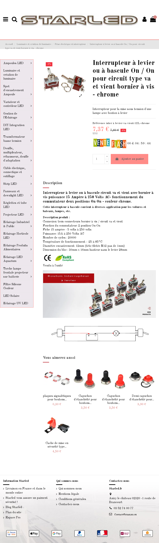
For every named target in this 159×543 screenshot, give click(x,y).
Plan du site (13, 512)
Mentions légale (69, 494)
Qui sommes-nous (70, 488)
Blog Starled (14, 507)
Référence (99, 123)
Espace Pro (13, 517)
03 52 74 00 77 (124, 508)
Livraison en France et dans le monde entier (26, 490)
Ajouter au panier (132, 159)
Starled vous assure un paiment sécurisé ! (27, 500)
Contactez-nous (69, 504)
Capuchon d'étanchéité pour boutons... (85, 400)
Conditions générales (72, 499)
